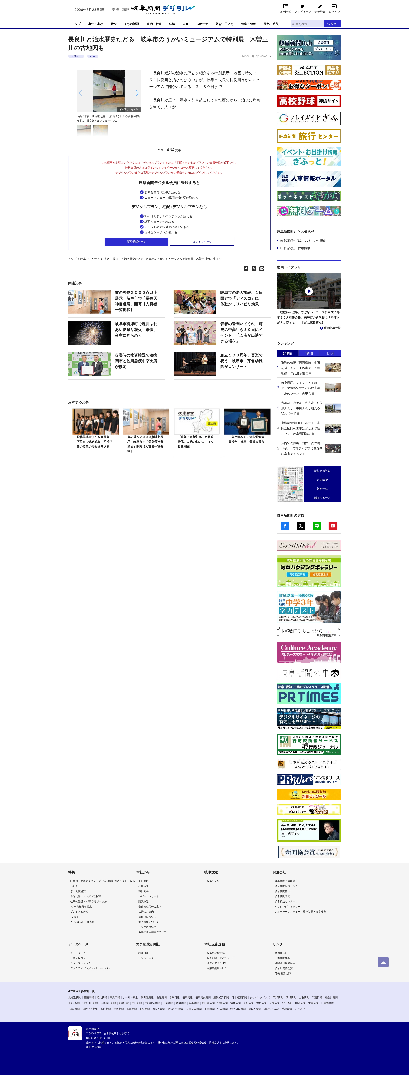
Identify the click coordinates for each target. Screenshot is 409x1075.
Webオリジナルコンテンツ (162, 216)
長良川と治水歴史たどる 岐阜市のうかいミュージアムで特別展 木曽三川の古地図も (167, 258)
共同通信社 (281, 952)
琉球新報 (287, 1008)
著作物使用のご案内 (149, 906)
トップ (76, 24)
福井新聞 (235, 1003)
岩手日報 (174, 997)
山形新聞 (161, 997)
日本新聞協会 (282, 958)
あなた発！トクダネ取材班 (85, 896)
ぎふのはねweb (216, 952)
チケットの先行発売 (157, 227)
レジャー (76, 56)
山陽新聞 (300, 1003)
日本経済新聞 (239, 997)
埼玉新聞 (74, 1003)
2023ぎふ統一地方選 (82, 921)
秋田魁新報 (147, 997)
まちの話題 (131, 24)
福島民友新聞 (203, 997)
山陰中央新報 (90, 1008)
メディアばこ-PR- (217, 963)
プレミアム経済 (79, 911)
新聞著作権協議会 (285, 963)
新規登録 (319, 11)
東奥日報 (115, 997)
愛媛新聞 (119, 1008)
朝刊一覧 (285, 11)
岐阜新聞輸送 (282, 891)
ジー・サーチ (78, 952)
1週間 (309, 353)
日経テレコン (78, 958)
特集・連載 (248, 24)
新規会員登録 (322, 470)
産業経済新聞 (221, 997)
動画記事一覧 (332, 327)
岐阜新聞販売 (282, 896)
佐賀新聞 (222, 1008)
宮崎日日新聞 (194, 1008)
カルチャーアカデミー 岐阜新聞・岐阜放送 (300, 911)
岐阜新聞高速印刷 (285, 881)
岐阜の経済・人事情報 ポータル (88, 901)
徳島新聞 (132, 1008)
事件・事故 (95, 24)
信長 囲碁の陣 (283, 973)
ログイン (334, 11)
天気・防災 (271, 24)
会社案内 (143, 881)
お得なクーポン (154, 232)
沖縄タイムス (271, 1008)
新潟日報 (124, 1003)
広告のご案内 (146, 911)
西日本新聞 (159, 1008)
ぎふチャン (213, 881)
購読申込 (143, 901)
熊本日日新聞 (238, 1008)
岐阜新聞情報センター (287, 886)
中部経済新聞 (152, 1003)
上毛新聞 (304, 997)
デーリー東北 (130, 997)
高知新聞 (145, 1008)
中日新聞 (137, 1003)
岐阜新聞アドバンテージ (221, 958)
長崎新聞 (209, 1008)
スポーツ (202, 24)
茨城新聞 (291, 997)
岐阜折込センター (285, 901)
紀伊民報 (287, 1003)
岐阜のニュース (90, 258)
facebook (285, 526)
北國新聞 (222, 1003)
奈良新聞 (274, 1003)
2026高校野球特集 (81, 906)
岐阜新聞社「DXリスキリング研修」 (304, 240)
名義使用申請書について (152, 932)
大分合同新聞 (175, 1008)
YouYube (333, 526)
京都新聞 (248, 1003)
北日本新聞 (208, 1003)
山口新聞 (74, 1008)
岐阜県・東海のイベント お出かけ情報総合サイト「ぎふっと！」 (102, 883)
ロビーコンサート (148, 896)
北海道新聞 (74, 997)
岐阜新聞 (194, 1003)
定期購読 (322, 479)
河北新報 (102, 997)
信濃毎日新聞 (108, 1003)
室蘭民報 (89, 997)
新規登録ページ (136, 241)
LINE (317, 526)
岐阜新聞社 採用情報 (295, 248)
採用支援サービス (217, 968)
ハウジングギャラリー (287, 906)
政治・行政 (154, 24)
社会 (114, 24)
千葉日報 (317, 997)
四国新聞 (106, 1008)
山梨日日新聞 (90, 1003)
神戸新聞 (261, 1003)
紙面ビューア (303, 11)
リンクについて (147, 927)
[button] (137, 93)
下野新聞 (278, 997)
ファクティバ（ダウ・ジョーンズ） (90, 968)
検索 (333, 23)
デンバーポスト (147, 958)
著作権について (147, 916)
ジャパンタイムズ (260, 997)
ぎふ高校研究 (78, 891)
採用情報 (143, 886)
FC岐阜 (74, 916)
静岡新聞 (181, 1003)
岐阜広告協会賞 (284, 968)
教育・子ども (225, 24)
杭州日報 (143, 952)
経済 (172, 24)
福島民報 (187, 997)
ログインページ (202, 241)
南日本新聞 (254, 1008)
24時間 (287, 353)
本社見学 (143, 891)
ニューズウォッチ (80, 963)
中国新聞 (313, 1003)
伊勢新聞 (168, 1003)
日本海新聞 (327, 1003)
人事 (186, 24)
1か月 (330, 353)
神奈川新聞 (331, 997)
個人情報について (148, 921)
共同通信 (300, 1008)
